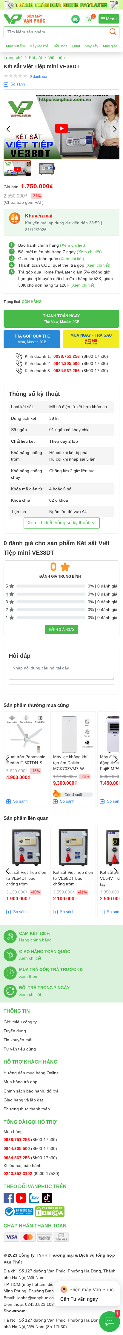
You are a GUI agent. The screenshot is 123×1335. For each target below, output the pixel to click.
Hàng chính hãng (35, 940)
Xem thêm (29, 976)
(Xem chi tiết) (72, 245)
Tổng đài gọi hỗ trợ (30, 1122)
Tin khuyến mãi (18, 1039)
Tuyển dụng (15, 1030)
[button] (114, 129)
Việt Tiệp (56, 57)
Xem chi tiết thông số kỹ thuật (58, 522)
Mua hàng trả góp (20, 1081)
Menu (111, 18)
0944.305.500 (66, 363)
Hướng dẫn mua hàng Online (31, 1072)
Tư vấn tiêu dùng (20, 1049)
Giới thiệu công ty (20, 1021)
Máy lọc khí (39, 46)
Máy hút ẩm (15, 46)
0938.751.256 (66, 356)
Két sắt (35, 57)
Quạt (76, 46)
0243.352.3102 (18, 1173)
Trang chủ (13, 57)
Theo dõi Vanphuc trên (35, 1186)
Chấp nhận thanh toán (35, 1225)
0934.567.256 (66, 370)
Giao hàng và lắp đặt (23, 1100)
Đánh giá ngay (61, 629)
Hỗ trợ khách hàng (30, 1061)
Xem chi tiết (30, 958)
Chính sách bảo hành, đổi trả (31, 1091)
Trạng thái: (22, 302)
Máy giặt (110, 46)
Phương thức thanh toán (27, 1108)
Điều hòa (60, 46)
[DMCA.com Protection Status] (49, 1211)
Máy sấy (91, 46)
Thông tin (17, 1011)
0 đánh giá (38, 76)
